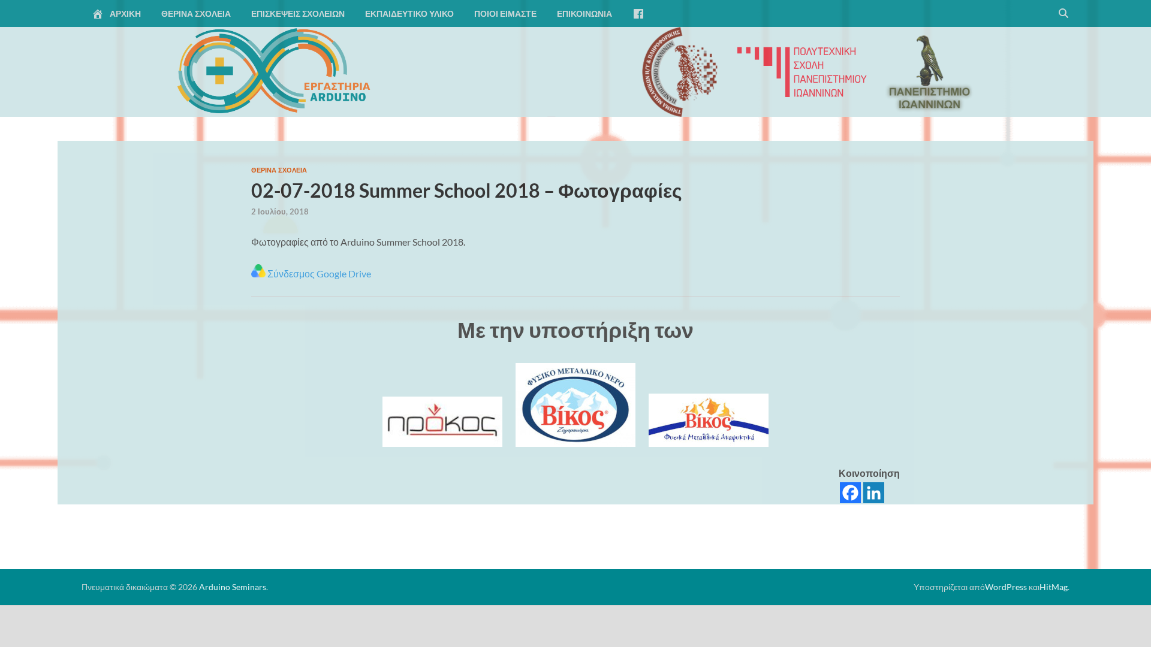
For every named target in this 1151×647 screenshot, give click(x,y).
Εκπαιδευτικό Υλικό (409, 14)
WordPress (1006, 587)
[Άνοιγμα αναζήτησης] (1063, 14)
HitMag (1053, 587)
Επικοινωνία (584, 14)
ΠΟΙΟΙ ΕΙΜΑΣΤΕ (505, 14)
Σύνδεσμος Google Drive (318, 273)
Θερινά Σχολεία (196, 14)
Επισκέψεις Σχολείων (298, 14)
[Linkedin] (873, 492)
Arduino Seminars (232, 587)
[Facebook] (850, 492)
